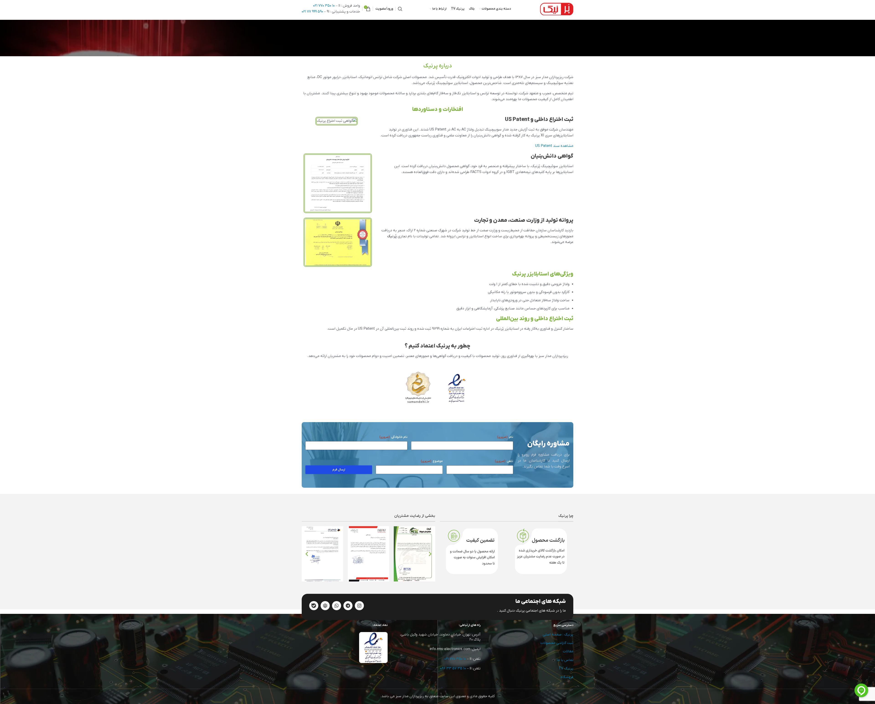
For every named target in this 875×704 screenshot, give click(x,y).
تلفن (504, 461)
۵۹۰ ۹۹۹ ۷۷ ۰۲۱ (312, 11)
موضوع (432, 461)
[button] (307, 554)
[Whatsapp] (336, 605)
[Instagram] (359, 605)
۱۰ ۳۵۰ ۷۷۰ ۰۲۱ (324, 5)
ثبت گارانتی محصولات (556, 643)
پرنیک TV (565, 668)
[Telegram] (348, 605)
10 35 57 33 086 (453, 668)
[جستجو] (400, 8)
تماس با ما (565, 660)
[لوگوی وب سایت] (556, 8)
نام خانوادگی (393, 437)
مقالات (568, 651)
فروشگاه (567, 677)
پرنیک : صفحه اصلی (558, 634)
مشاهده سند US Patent (554, 146)
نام (505, 437)
